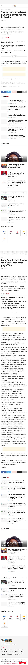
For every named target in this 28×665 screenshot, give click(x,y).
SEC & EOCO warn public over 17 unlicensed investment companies (17, 101)
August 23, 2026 (6, 160)
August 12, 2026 (12, 484)
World (10, 649)
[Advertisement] (14, 2)
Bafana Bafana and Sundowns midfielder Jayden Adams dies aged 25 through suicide (17, 520)
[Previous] (13, 56)
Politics (11, 651)
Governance (9, 654)
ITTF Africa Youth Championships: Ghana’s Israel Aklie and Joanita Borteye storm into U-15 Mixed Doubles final (13, 307)
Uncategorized (8, 9)
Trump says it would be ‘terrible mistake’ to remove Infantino (16, 481)
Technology (17, 654)
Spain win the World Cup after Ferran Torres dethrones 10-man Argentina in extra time (16, 512)
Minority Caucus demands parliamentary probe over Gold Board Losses (12, 158)
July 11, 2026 (11, 523)
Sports (6, 257)
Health (16, 651)
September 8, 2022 (12, 132)
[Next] (15, 56)
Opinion (21, 651)
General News (4, 649)
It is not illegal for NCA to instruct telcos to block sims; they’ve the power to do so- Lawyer (13, 46)
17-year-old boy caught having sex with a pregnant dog (17, 204)
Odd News (9, 653)
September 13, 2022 (12, 103)
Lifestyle (21, 653)
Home (2, 9)
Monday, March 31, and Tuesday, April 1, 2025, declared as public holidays (16, 198)
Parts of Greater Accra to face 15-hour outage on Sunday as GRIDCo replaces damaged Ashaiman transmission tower (17, 183)
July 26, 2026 (11, 500)
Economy (3, 653)
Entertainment (4, 651)
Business (21, 649)
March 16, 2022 (4, 20)
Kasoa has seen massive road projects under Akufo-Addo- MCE (16, 136)
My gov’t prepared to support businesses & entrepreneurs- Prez (17, 114)
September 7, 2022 (12, 138)
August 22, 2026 (12, 178)
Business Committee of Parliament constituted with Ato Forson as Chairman (17, 211)
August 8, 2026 (11, 491)
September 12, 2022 (12, 111)
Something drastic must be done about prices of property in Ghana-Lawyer (17, 219)
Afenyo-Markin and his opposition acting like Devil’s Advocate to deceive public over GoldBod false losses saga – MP (16, 174)
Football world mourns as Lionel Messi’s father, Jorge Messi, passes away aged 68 (17, 488)
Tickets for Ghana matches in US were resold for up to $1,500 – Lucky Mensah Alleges (17, 505)
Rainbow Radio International (10, 644)
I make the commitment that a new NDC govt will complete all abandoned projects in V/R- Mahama (17, 122)
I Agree (23, 663)
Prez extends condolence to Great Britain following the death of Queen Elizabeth (17, 129)
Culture (15, 653)
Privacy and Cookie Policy (12, 663)
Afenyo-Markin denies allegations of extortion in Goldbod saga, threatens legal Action (17, 166)
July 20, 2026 (11, 508)
